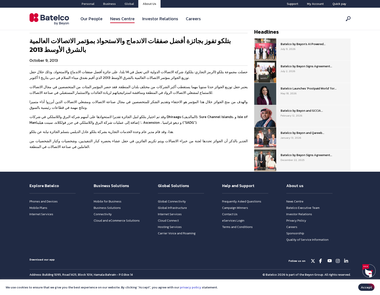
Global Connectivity (172, 201)
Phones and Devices (43, 201)
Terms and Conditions (237, 227)
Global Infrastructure (172, 208)
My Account (315, 4)
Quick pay (339, 4)
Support (292, 4)
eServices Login (233, 220)
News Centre (122, 18)
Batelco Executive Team (303, 208)
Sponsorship (295, 233)
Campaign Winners (235, 208)
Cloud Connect (168, 220)
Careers (193, 18)
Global (129, 4)
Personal (88, 4)
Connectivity (103, 214)
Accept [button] (366, 287)
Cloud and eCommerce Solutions (117, 220)
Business (109, 4)
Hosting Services (170, 227)
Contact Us (230, 214)
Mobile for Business (107, 201)
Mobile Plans (38, 208)
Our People (91, 18)
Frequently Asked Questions (241, 201)
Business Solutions (107, 208)
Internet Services (41, 214)
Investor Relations (160, 18)
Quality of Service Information (307, 239)
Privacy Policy (296, 220)
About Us (149, 4)
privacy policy (190, 287)
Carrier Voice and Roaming (176, 233)
